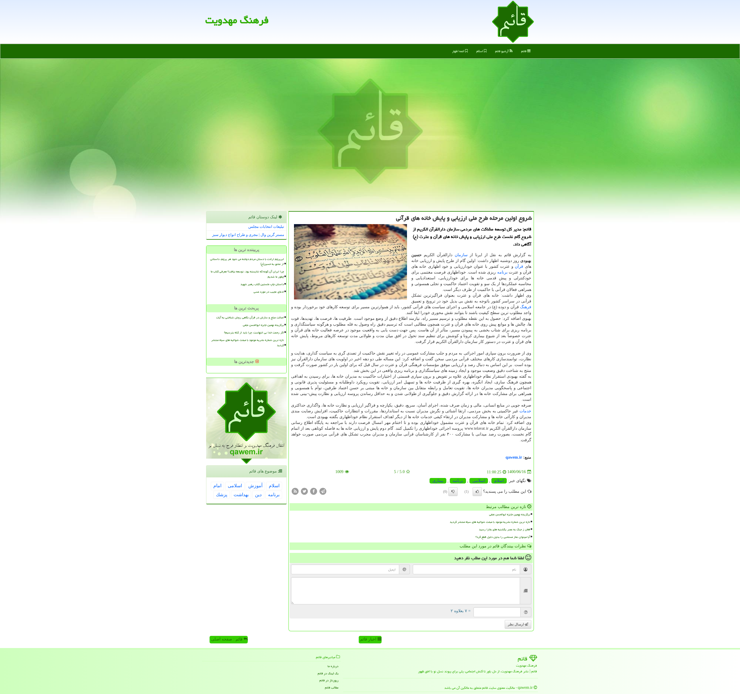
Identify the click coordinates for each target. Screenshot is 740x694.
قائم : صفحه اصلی (227, 639)
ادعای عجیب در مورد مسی (269, 292)
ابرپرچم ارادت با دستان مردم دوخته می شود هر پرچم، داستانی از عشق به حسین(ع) (247, 261)
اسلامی (478, 481)
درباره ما (333, 666)
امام (217, 485)
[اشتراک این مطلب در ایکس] (304, 491)
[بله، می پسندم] (477, 491)
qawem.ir (514, 457)
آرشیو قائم (502, 51)
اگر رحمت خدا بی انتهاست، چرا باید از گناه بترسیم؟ (254, 332)
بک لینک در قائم (328, 673)
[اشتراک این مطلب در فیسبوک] (314, 491)
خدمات (525, 411)
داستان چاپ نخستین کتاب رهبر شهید (262, 284)
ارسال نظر (516, 624)
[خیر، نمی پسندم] (453, 491)
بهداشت (241, 494)
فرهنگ (525, 307)
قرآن (519, 266)
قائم (524, 51)
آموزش (255, 485)
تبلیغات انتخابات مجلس (266, 226)
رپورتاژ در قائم (328, 680)
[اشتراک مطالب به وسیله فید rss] (295, 491)
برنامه (502, 272)
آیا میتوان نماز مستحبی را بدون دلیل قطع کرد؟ (503, 537)
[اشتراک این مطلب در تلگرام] (323, 491)
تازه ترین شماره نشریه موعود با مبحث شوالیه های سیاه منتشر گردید (490, 522)
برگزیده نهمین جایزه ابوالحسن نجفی (509, 514)
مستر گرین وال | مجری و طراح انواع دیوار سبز (248, 234)
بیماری (437, 481)
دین (258, 494)
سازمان (461, 255)
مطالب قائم (331, 687)
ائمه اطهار (458, 51)
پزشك (221, 494)
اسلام (480, 51)
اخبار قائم (369, 639)
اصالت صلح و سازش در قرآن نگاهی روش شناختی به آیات (250, 317)
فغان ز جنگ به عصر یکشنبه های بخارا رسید (504, 529)
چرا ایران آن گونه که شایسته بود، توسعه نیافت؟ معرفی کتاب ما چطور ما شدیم (247, 274)
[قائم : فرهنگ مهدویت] (513, 21)
